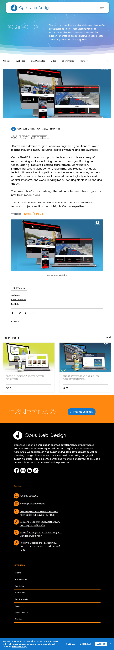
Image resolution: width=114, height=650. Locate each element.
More (82, 61)
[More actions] (101, 129)
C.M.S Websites (38, 61)
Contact (19, 619)
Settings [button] (70, 644)
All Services (21, 579)
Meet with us (21, 612)
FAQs (18, 605)
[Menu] (102, 8)
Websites (20, 61)
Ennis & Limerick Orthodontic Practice (25, 378)
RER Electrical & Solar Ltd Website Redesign (81, 378)
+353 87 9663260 (29, 495)
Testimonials (21, 599)
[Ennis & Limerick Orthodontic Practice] (28, 357)
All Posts (7, 61)
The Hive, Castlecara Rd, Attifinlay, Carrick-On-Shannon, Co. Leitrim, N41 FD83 (40, 546)
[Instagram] (23, 470)
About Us (20, 592)
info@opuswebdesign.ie (32, 503)
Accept (101, 643)
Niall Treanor (19, 288)
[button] (107, 61)
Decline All (85, 643)
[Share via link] (33, 313)
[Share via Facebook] (12, 313)
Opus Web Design (23, 445)
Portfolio (15, 304)
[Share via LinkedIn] (26, 313)
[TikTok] (36, 470)
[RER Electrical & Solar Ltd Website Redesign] (85, 357)
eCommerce (68, 61)
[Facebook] (16, 470)
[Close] (110, 644)
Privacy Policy (19, 646)
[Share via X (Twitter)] (19, 313)
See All (108, 337)
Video (53, 61)
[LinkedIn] (29, 470)
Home (18, 572)
